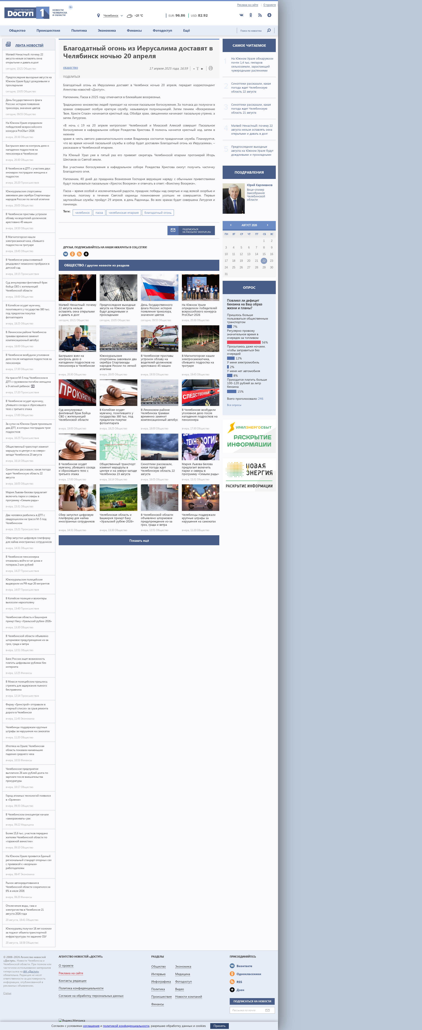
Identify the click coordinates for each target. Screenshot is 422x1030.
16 (271, 254)
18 (233, 260)
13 (248, 254)
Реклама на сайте (247, 4)
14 (256, 254)
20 (248, 260)
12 (241, 254)
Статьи (7, 993)
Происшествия (48, 30)
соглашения (91, 1026)
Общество (17, 30)
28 (256, 267)
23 (271, 260)
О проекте (269, 4)
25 (233, 267)
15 (264, 254)
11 (233, 254)
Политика (79, 30)
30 (271, 267)
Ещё (186, 30)
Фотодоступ (162, 30)
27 (248, 267)
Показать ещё (139, 540)
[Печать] (211, 69)
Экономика (107, 30)
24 (226, 267)
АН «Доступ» (31, 971)
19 (241, 260)
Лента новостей (29, 45)
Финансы (134, 30)
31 (226, 274)
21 (256, 260)
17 (226, 260)
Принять (220, 1026)
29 (264, 267)
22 (264, 260)
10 (226, 254)
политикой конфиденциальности (126, 1026)
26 (241, 267)
